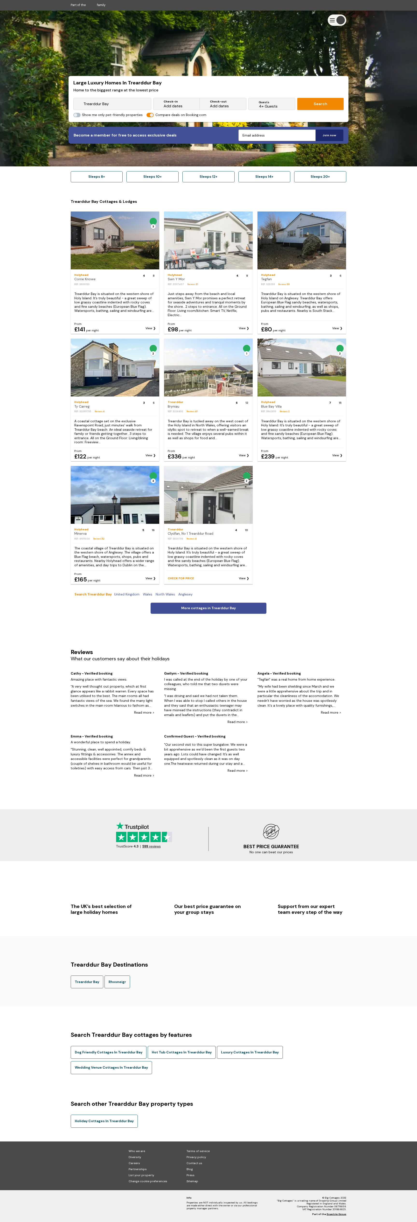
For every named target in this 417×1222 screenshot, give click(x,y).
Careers (134, 1163)
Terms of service (198, 1151)
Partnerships (138, 1169)
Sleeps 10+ (152, 176)
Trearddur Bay (87, 982)
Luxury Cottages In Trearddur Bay (250, 1052)
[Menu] (337, 20)
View (149, 328)
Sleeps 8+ (96, 176)
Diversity (135, 1157)
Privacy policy (196, 1157)
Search (320, 103)
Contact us (194, 1163)
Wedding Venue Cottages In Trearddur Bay (111, 1067)
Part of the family (88, 5)
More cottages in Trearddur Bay (208, 608)
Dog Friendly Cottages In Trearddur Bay (108, 1052)
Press (191, 1175)
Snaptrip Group (336, 1214)
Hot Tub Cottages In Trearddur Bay (182, 1052)
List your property (141, 1175)
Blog (190, 1169)
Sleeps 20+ (320, 176)
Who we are (137, 1151)
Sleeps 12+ (208, 176)
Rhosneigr (117, 982)
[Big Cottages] (85, 20)
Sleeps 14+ (264, 176)
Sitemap (192, 1181)
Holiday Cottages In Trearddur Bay (104, 1121)
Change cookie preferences (148, 1181)
